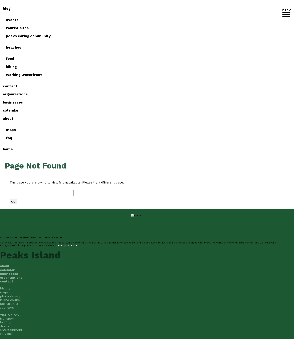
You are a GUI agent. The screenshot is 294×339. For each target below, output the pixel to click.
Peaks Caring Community (28, 36)
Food (10, 58)
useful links (9, 304)
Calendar (11, 110)
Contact (10, 86)
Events (12, 20)
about (8, 118)
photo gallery (10, 296)
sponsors (7, 307)
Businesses (13, 102)
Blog (7, 8)
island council (11, 300)
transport (7, 318)
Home (8, 149)
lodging (5, 322)
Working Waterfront (24, 75)
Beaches (13, 47)
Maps (11, 130)
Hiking (11, 67)
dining (4, 326)
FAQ (9, 138)
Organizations (15, 94)
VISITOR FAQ (10, 314)
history (5, 288)
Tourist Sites (17, 28)
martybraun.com (68, 245)
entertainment (11, 330)
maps (4, 292)
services (6, 334)
